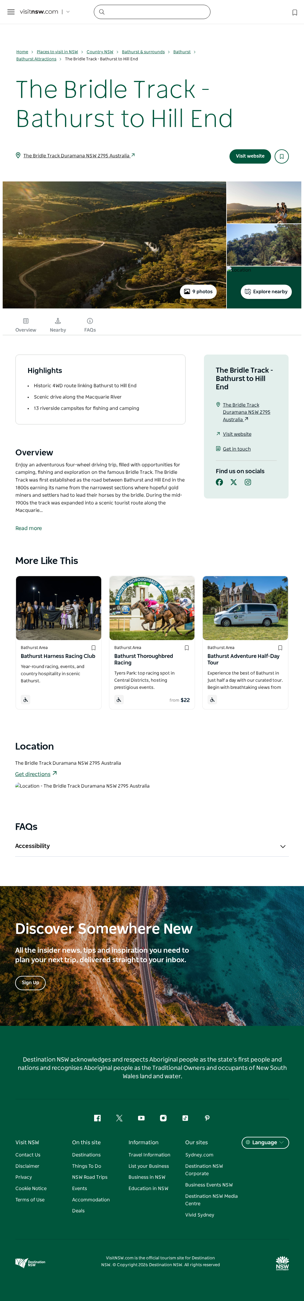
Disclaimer (27, 1166)
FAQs (90, 330)
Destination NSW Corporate (204, 1170)
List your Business (149, 1166)
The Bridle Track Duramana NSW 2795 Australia (77, 155)
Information (144, 1142)
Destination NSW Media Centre (211, 1200)
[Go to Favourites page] (294, 12)
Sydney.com (199, 1155)
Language (264, 1142)
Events (79, 1188)
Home (22, 52)
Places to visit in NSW (57, 52)
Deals (78, 1210)
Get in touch (237, 449)
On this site (86, 1142)
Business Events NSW (209, 1185)
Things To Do (86, 1166)
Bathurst (182, 52)
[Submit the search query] (101, 12)
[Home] (39, 12)
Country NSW (100, 52)
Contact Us (27, 1155)
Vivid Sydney (199, 1215)
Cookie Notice (31, 1188)
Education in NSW (148, 1188)
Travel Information (149, 1155)
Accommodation (91, 1199)
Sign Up (30, 982)
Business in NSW (147, 1177)
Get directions (32, 774)
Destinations (86, 1155)
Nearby (58, 330)
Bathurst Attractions (36, 59)
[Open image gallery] (114, 307)
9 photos (202, 291)
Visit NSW (27, 1142)
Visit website (250, 156)
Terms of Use (30, 1199)
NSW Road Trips (89, 1177)
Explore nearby (270, 291)
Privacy (23, 1177)
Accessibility (32, 846)
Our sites (196, 1142)
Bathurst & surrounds (143, 52)
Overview (25, 330)
